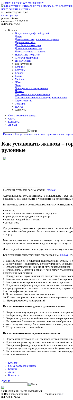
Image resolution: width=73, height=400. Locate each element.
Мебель (19, 79)
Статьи (12, 118)
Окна (18, 85)
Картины (20, 69)
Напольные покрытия (27, 54)
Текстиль (20, 103)
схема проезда (9, 15)
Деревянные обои (25, 42)
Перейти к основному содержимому (22, 2)
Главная (7, 134)
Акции (12, 372)
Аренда (12, 124)
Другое (19, 106)
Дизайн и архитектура (28, 45)
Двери (18, 36)
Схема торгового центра (22, 115)
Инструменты (23, 60)
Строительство (23, 100)
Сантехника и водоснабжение (32, 94)
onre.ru (60, 394)
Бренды (12, 368)
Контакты (14, 121)
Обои (18, 82)
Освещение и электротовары (31, 88)
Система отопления (26, 57)
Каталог (12, 362)
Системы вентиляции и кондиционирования (41, 97)
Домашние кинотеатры (28, 48)
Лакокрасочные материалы (30, 51)
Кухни (18, 76)
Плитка (19, 91)
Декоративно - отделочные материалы (37, 39)
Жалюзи (51, 189)
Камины (20, 66)
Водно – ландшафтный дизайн (32, 33)
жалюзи (64, 254)
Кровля (19, 72)
